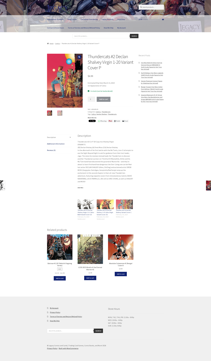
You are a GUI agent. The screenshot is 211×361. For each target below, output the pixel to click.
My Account (121, 28)
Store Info (121, 19)
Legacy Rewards (108, 19)
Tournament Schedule (55, 19)
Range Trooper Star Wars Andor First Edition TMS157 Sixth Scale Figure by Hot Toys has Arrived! (152, 89)
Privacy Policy (55, 312)
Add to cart (103, 99)
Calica (93, 114)
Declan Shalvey (101, 114)
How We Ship (108, 28)
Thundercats (106, 112)
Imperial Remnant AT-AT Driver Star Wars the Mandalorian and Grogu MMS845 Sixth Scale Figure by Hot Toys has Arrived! (152, 98)
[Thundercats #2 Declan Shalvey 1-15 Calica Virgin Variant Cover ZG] (105, 204)
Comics (57, 43)
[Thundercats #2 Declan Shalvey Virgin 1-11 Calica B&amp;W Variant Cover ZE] (86, 204)
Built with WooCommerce (68, 348)
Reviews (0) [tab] (51, 150)
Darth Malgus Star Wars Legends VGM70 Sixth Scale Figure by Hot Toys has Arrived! (152, 75)
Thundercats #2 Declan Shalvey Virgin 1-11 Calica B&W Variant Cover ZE (86, 212)
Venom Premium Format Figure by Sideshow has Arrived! (151, 82)
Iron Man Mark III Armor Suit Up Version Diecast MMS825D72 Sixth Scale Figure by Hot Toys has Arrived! (151, 66)
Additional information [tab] (56, 144)
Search (134, 36)
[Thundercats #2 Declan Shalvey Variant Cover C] (124, 204)
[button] (79, 57)
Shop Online (72, 19)
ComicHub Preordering (89, 19)
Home (52, 43)
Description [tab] (51, 137)
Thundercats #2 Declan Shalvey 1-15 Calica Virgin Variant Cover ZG (105, 212)
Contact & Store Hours (55, 28)
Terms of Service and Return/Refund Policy (84, 28)
